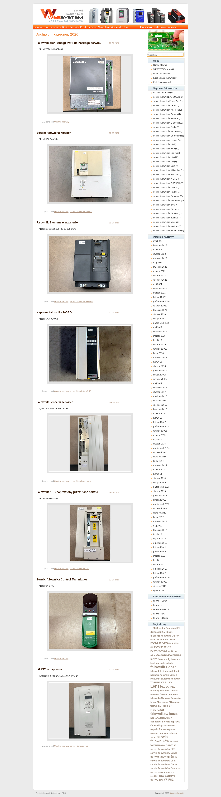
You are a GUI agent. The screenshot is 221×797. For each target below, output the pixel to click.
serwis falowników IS (163, 144)
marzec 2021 (159, 293)
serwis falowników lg (163, 756)
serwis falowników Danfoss (166, 123)
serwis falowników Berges (165, 114)
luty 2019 (157, 340)
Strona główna (160, 65)
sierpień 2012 (159, 513)
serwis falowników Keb (164, 149)
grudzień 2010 (160, 569)
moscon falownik (159, 694)
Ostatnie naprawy (161, 93)
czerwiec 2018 (160, 357)
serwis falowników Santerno (166, 196)
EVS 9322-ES (162, 647)
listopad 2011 (159, 547)
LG (163, 687)
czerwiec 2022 (160, 258)
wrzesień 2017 (160, 379)
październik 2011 (161, 552)
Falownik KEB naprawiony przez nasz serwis (67, 492)
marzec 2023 (159, 250)
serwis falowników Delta (164, 127)
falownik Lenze (160, 601)
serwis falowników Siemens (166, 209)
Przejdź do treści (43, 793)
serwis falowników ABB (164, 106)
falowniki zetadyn (165, 663)
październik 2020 (161, 301)
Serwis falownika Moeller (53, 132)
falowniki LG (159, 614)
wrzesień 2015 (160, 431)
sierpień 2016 (159, 401)
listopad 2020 (159, 297)
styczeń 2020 (159, 314)
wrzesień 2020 (160, 306)
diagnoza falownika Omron (164, 635)
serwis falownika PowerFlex (166, 101)
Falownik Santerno (160, 678)
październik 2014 (161, 448)
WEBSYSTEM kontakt (163, 69)
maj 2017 (157, 383)
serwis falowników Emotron (166, 131)
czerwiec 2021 (160, 280)
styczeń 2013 (159, 491)
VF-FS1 (169, 779)
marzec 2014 (159, 470)
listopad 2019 (159, 319)
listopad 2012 (159, 500)
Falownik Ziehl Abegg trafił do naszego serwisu (68, 43)
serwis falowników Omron (165, 188)
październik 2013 (161, 487)
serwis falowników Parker (165, 192)
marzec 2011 (159, 556)
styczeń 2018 (159, 366)
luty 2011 (157, 560)
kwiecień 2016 (160, 409)
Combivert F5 (173, 628)
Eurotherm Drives (166, 639)
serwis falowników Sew (164, 205)
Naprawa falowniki (177, 793)
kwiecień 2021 (160, 288)
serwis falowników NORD (165, 179)
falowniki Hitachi (161, 609)
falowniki (157, 605)
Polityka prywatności (162, 82)
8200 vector (159, 628)
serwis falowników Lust (164, 166)
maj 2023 (157, 241)
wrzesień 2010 (160, 582)
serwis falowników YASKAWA (167, 231)
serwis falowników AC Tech (166, 110)
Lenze (156, 686)
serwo (154, 779)
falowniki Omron (161, 618)
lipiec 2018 (158, 353)
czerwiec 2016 (160, 405)
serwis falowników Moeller (165, 175)
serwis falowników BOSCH (165, 119)
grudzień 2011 (160, 543)
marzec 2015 (159, 435)
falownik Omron (168, 675)
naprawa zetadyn (168, 733)
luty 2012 (157, 534)
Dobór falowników (161, 74)
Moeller (173, 690)
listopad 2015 (159, 422)
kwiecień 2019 (160, 332)
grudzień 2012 (160, 496)
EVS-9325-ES (159, 643)
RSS (64, 793)
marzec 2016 (159, 414)
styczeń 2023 (159, 254)
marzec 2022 (159, 271)
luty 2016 (157, 418)
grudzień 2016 (160, 396)
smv (161, 780)
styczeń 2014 (159, 478)
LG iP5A (170, 687)
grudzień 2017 (160, 370)
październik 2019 (161, 323)
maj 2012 (157, 526)
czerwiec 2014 (160, 465)
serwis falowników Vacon (165, 222)
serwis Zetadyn (167, 776)
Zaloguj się (55, 793)
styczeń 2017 (159, 392)
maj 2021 (157, 284)
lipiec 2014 (158, 461)
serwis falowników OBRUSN (166, 183)
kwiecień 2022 (160, 267)
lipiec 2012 (158, 517)
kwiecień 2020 (160, 310)
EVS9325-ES (157, 651)
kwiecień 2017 (160, 388)
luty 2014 (157, 474)
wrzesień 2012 (160, 508)
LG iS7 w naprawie (49, 669)
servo (153, 737)
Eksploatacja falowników (164, 78)
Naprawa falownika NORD (54, 312)
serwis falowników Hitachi (165, 140)
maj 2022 (157, 263)
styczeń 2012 (159, 539)
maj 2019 (157, 327)
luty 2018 (157, 362)
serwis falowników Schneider (167, 200)
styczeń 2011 (159, 565)
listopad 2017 (159, 375)
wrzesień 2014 (160, 452)
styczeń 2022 (159, 276)
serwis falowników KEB (162, 749)
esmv (153, 639)
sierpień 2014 (159, 457)
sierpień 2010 (159, 586)
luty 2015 (157, 439)
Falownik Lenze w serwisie (54, 402)
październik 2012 (161, 504)
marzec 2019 (159, 336)
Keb (171, 682)
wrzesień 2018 (160, 349)
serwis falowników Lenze (165, 153)
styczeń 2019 (159, 345)
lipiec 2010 (158, 590)
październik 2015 (161, 427)
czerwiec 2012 (160, 521)
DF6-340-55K (165, 632)
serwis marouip (158, 772)
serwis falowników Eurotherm (167, 136)
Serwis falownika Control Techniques (61, 579)
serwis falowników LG (163, 157)
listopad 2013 (159, 483)
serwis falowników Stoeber (165, 213)
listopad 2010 (159, 573)
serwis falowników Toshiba (165, 218)
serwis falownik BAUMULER (166, 97)
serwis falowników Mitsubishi (166, 170)
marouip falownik (159, 690)
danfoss (154, 632)
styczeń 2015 (159, 444)
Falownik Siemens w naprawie (57, 222)
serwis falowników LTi (163, 162)
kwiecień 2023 (160, 245)
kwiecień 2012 (160, 530)
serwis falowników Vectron (165, 226)
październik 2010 (161, 577)
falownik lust (157, 671)
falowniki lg (164, 659)
